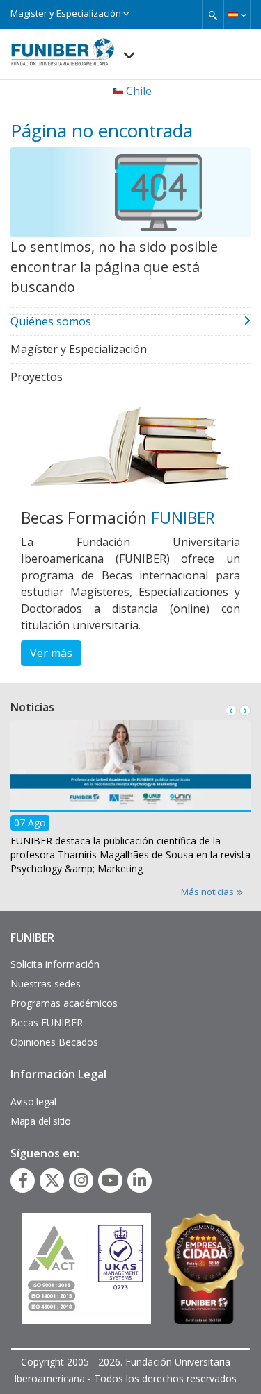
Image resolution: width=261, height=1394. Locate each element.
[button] (237, 14)
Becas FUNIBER (46, 1022)
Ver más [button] (51, 653)
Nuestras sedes (45, 983)
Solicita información (55, 964)
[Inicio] (62, 48)
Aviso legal (33, 1101)
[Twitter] (52, 1180)
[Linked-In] (140, 1180)
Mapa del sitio (40, 1121)
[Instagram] (81, 1180)
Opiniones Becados (54, 1041)
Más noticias (208, 891)
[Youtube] (110, 1180)
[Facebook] (23, 1180)
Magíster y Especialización (66, 13)
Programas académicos (64, 1003)
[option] (130, 801)
